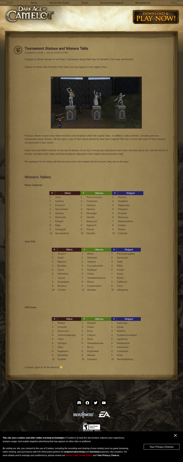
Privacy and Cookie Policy (79, 455)
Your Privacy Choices (162, 446)
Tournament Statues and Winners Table (56, 48)
